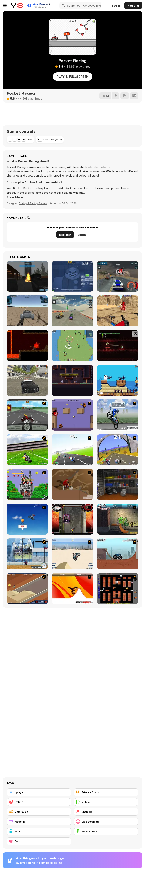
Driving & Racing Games (33, 203)
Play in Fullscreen (73, 76)
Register (133, 5)
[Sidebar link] (5, 5)
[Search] (62, 5)
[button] (15, 197)
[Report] (124, 95)
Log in (116, 5)
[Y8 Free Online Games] (17, 5)
